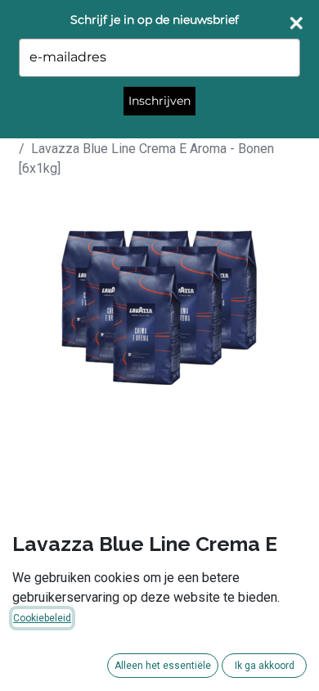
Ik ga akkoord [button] (264, 665)
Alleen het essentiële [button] (163, 665)
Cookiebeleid (42, 618)
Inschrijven (159, 100)
